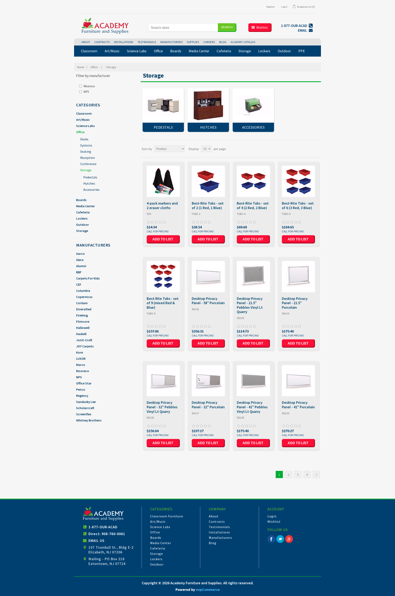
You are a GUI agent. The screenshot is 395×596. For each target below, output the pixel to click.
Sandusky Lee (86, 402)
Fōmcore (82, 321)
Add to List (162, 239)
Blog (212, 543)
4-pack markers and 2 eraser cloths (162, 205)
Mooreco (89, 86)
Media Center (85, 206)
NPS (86, 92)
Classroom (84, 113)
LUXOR (81, 358)
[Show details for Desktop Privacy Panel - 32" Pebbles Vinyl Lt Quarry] (163, 380)
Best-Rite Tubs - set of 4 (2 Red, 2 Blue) (253, 205)
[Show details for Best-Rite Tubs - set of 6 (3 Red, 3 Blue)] (298, 181)
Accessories (91, 189)
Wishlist (274, 521)
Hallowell (82, 328)
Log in (284, 6)
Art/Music (83, 120)
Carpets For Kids (88, 278)
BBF (78, 272)
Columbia (83, 291)
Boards (81, 200)
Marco (80, 365)
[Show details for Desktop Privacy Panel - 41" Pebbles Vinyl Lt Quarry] (253, 380)
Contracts (217, 521)
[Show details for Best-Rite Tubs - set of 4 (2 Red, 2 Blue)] (253, 181)
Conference (88, 164)
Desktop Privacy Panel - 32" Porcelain (208, 404)
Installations (219, 532)
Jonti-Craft (84, 340)
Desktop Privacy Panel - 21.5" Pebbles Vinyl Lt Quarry (250, 305)
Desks (84, 139)
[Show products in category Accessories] (253, 105)
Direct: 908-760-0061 (106, 533)
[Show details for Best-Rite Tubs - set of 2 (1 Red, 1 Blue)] (208, 181)
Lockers (81, 218)
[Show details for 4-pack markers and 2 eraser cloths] (163, 181)
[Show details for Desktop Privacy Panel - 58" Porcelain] (208, 276)
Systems (86, 145)
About (213, 516)
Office (80, 132)
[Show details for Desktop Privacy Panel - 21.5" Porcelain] (298, 276)
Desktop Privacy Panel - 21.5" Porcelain (295, 303)
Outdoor (82, 224)
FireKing (82, 315)
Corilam (82, 303)
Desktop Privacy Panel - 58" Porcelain (208, 300)
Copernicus (84, 297)
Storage (86, 170)
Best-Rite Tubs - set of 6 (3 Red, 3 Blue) (298, 205)
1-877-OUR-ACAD (102, 527)
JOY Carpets (85, 346)
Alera (80, 260)
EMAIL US (96, 540)
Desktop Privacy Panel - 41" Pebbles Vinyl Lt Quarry (252, 407)
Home (80, 67)
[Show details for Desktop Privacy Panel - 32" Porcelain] (208, 380)
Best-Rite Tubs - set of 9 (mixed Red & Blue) (163, 303)
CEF (78, 284)
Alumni (81, 266)
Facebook (271, 539)
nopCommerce (208, 589)
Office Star (84, 383)
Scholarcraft (85, 408)
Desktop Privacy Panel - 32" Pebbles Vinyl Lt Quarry (162, 407)
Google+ (289, 539)
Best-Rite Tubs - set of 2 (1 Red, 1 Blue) (208, 205)
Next (316, 474)
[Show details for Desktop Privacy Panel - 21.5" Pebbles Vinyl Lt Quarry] (253, 276)
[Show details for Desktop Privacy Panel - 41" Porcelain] (298, 380)
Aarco (80, 253)
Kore (79, 352)
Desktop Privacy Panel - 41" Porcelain (298, 404)
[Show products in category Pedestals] (163, 105)
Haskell (81, 334)
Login (271, 516)
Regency (82, 395)
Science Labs (85, 126)
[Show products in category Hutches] (208, 105)
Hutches (89, 183)
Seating (85, 151)
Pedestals (90, 177)
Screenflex (83, 414)
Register (270, 6)
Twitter (280, 539)
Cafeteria (83, 212)
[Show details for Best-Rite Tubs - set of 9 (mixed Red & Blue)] (163, 276)
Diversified (83, 309)
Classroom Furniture (166, 516)
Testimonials (219, 527)
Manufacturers (220, 537)
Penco (80, 389)
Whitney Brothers (88, 420)
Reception (87, 158)
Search (227, 27)
